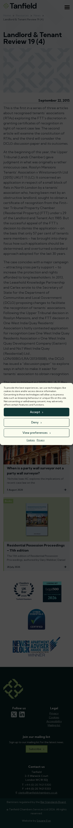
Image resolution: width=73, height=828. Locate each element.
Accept (35, 412)
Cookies (31, 440)
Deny (35, 422)
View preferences (35, 433)
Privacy (41, 440)
